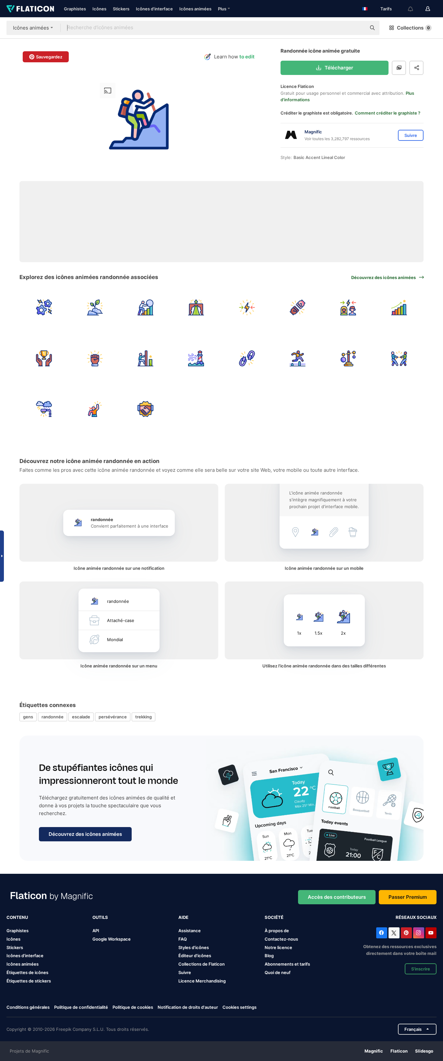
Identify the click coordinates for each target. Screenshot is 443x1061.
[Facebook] (381, 932)
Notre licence (278, 947)
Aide (183, 917)
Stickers (121, 8)
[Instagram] (418, 932)
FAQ (182, 939)
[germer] (94, 307)
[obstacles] (297, 358)
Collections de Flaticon (201, 964)
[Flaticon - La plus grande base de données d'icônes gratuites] (30, 8)
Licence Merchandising (202, 980)
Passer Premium (408, 897)
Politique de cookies (133, 1007)
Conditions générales (28, 1007)
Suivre (184, 972)
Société (274, 917)
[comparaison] (348, 358)
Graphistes (75, 8)
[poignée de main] (145, 409)
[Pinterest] (406, 932)
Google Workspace (111, 939)
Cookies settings (239, 1007)
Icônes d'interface (154, 8)
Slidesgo (424, 1051)
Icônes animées (195, 8)
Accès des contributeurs (337, 897)
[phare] (196, 358)
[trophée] (44, 358)
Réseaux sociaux (416, 917)
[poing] (94, 358)
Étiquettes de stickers (28, 980)
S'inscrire (420, 968)
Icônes (99, 8)
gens (28, 716)
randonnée (53, 716)
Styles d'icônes (193, 947)
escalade (81, 716)
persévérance (113, 716)
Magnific (374, 1051)
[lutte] (44, 307)
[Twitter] (394, 932)
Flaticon (399, 1051)
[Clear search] (358, 28)
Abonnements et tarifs (287, 964)
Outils (100, 917)
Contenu (17, 917)
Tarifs (386, 8)
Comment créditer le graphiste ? (387, 113)
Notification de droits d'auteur (188, 1007)
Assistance (189, 930)
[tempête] (44, 409)
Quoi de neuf (278, 972)
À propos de (277, 930)
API (95, 930)
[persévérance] (145, 307)
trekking (143, 716)
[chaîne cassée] (247, 358)
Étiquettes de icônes (27, 972)
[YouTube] (431, 932)
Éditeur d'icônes (194, 955)
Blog (269, 955)
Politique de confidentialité (81, 1007)
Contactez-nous (281, 939)
